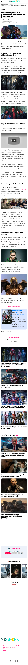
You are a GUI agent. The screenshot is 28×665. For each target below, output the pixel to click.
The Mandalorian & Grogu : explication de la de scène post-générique (12, 516)
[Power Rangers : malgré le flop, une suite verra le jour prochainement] (14, 397)
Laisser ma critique (14, 306)
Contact (5, 648)
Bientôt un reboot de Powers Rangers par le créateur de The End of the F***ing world (13, 364)
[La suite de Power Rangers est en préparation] (14, 376)
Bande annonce (6, 331)
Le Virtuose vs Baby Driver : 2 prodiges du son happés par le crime (14, 475)
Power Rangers (17, 311)
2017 (17, 312)
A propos (5, 645)
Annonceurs (6, 647)
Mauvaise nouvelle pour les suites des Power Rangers (14, 427)
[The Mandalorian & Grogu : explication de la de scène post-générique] (14, 505)
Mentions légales (16, 645)
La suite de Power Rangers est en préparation (12, 386)
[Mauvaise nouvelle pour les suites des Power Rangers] (14, 418)
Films (11, 4)
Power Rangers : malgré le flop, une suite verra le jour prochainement (13, 407)
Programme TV (15, 548)
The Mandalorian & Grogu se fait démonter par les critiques (12, 495)
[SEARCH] (26, 1)
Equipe (4, 650)
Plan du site (14, 648)
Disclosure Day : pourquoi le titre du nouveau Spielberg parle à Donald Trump (13, 455)
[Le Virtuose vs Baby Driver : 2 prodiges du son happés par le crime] (14, 466)
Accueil (2, 4)
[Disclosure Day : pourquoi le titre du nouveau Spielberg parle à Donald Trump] (14, 444)
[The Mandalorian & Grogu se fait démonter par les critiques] (14, 485)
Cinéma (6, 4)
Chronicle (23, 189)
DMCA (13, 647)
